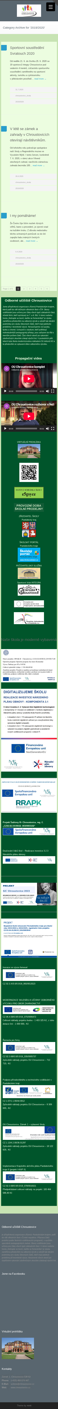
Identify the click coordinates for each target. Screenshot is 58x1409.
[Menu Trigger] (50, 6)
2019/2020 (19, 102)
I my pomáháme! (23, 216)
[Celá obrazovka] (52, 391)
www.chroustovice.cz (20, 1387)
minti (29, 1405)
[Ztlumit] (47, 391)
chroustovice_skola (23, 96)
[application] (29, 378)
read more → (40, 79)
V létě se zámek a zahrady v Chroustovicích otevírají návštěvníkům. (29, 134)
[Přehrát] (5, 391)
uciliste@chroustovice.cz (22, 1384)
